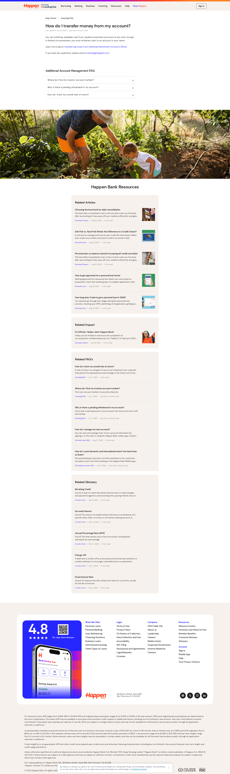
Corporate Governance (159, 644)
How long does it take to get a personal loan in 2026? (100, 297)
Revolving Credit (83, 489)
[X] (190, 696)
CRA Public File (155, 626)
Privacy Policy (124, 629)
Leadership (153, 633)
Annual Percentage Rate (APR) (90, 533)
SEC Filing (121, 644)
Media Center (154, 641)
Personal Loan (80, 242)
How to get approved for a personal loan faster (97, 275)
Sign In (201, 6)
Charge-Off (80, 555)
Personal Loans (93, 626)
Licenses (121, 656)
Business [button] (90, 6)
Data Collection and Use (129, 637)
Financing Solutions (95, 637)
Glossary (183, 641)
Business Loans (93, 641)
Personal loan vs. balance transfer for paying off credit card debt (106, 253)
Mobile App (184, 654)
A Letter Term (80, 522)
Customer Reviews (188, 637)
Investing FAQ (80, 377)
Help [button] (127, 6)
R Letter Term (80, 500)
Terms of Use (123, 626)
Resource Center (187, 626)
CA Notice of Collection (128, 633)
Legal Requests (124, 652)
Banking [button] (79, 6)
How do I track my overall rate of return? (94, 366)
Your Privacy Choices (189, 661)
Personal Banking (93, 629)
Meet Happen (140, 6)
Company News (81, 343)
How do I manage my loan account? (92, 429)
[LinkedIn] (204, 696)
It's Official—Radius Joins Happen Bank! (94, 332)
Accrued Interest (83, 511)
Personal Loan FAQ (82, 440)
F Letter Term (80, 588)
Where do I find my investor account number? (97, 388)
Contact (152, 652)
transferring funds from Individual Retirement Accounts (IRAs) (95, 46)
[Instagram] (197, 696)
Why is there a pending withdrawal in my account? (99, 407)
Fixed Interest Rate (84, 577)
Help (181, 658)
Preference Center (139, 769)
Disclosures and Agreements (131, 648)
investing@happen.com (97, 53)
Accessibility (123, 641)
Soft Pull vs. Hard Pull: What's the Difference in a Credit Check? (106, 231)
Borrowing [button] (66, 6)
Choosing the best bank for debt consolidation (97, 209)
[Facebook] (183, 696)
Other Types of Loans (96, 648)
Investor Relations (156, 648)
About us (152, 629)
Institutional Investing (96, 644)
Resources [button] (116, 6)
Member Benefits (187, 633)
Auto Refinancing (93, 633)
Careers (151, 637)
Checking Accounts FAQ (84, 465)
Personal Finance (81, 220)
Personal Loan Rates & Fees (192, 629)
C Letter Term (80, 566)
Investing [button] (102, 6)
